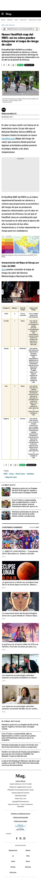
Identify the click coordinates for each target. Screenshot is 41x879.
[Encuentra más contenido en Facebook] (4, 65)
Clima (11, 474)
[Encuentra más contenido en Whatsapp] (13, 65)
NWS (5, 474)
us (13, 856)
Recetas (28, 867)
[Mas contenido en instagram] (24, 838)
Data (28, 856)
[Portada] (20, 779)
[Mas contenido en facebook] (17, 838)
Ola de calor (20, 474)
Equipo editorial (20, 781)
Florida (3, 19)
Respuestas (13, 850)
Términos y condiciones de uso (20, 813)
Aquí (4, 269)
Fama (13, 861)
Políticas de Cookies (20, 821)
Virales (13, 867)
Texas (16, 19)
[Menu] (4, 14)
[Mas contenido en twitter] (20, 838)
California (10, 19)
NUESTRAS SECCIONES (20, 845)
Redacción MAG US (9, 114)
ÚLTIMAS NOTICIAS (11, 721)
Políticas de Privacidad (20, 817)
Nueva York (23, 19)
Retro (28, 861)
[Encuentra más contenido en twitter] (8, 65)
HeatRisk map (8, 138)
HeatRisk (30, 474)
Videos (28, 850)
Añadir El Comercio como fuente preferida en (20, 29)
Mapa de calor (11, 477)
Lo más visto (9, 485)
